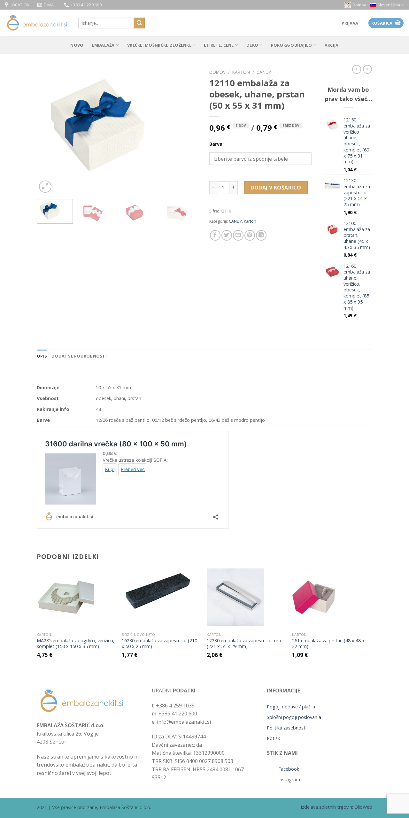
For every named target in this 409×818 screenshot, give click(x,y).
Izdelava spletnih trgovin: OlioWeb (336, 807)
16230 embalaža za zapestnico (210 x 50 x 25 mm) (159, 644)
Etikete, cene (219, 45)
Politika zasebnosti (286, 728)
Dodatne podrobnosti (79, 356)
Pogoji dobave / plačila (291, 707)
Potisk (273, 738)
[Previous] (48, 130)
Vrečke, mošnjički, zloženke (159, 45)
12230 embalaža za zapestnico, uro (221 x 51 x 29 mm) (244, 644)
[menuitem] (387, 5)
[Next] (188, 130)
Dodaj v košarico (276, 187)
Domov (359, 5)
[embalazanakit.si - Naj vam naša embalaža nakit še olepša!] (37, 23)
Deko (252, 45)
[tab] (42, 356)
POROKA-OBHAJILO (291, 45)
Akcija (332, 45)
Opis (42, 356)
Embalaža (103, 45)
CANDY (264, 72)
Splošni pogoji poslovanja (294, 717)
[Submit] (139, 23)
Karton (241, 72)
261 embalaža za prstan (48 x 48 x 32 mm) (328, 644)
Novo (76, 45)
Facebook (288, 769)
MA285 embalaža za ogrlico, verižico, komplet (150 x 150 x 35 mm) (75, 644)
